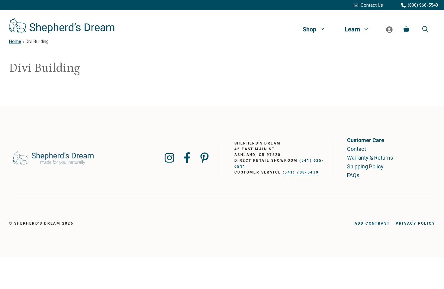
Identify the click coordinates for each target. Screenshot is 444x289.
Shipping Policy (365, 166)
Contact (356, 149)
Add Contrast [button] (372, 223)
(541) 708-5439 (301, 172)
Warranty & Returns (370, 157)
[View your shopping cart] (406, 29)
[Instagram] (169, 158)
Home (15, 41)
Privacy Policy (415, 223)
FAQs (353, 175)
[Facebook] (187, 158)
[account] (389, 29)
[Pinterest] (204, 158)
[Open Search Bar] (425, 29)
